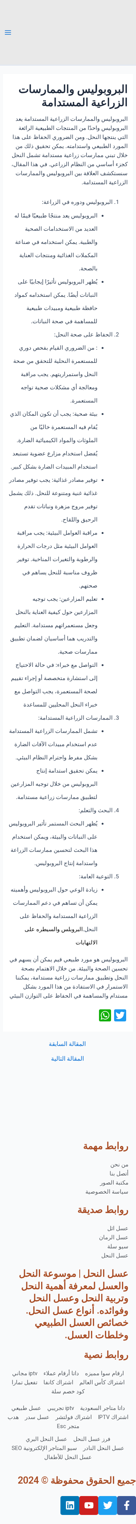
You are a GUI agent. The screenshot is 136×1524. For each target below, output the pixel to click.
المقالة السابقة (67, 1044)
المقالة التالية (67, 1059)
